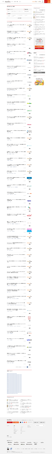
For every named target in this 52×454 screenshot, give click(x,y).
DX (12, 132)
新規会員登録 (39, 46)
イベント (20, 1)
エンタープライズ (13, 90)
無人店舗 (11, 166)
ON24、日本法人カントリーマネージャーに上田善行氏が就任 (15, 338)
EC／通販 (15, 238)
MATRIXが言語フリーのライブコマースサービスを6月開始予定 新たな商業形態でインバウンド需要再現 (16, 32)
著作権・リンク (18, 448)
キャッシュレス (13, 298)
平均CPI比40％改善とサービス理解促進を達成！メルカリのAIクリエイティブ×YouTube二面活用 (13, 406)
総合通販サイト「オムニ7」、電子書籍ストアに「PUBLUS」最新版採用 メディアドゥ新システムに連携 (16, 152)
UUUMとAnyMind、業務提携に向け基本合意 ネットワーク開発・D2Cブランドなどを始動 (16, 178)
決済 (7, 298)
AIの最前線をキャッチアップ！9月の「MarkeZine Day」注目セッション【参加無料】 (39, 70)
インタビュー (14, 15)
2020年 (8, 379)
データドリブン (11, 355)
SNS (21, 433)
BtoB (9, 90)
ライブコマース (11, 33)
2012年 (8, 387)
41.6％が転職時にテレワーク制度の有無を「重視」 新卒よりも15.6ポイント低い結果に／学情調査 (16, 38)
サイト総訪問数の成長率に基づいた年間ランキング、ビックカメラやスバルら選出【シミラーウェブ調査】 (16, 74)
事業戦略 (11, 179)
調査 (7, 90)
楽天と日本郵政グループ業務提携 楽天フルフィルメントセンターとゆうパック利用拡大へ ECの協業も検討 (16, 277)
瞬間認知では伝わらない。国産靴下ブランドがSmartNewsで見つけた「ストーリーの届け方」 (26, 400)
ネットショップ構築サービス (14, 285)
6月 (14, 373)
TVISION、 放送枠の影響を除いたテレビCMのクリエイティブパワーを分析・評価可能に (16, 324)
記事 (14, 1)
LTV (9, 256)
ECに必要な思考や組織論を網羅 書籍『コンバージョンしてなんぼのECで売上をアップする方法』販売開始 (16, 237)
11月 (19, 374)
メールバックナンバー (39, 44)
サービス (8, 33)
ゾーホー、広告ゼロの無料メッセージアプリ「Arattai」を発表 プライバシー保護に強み (16, 25)
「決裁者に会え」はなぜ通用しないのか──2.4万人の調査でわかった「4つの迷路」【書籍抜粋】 (39, 60)
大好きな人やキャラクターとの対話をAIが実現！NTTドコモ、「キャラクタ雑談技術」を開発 (16, 123)
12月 (21, 374)
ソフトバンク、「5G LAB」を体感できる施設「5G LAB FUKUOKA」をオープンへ (14, 81)
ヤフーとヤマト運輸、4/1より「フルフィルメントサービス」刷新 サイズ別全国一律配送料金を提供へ (16, 303)
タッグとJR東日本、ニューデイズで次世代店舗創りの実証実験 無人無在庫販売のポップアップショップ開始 (16, 165)
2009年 (8, 390)
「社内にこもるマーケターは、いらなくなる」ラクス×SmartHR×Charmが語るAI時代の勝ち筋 (13, 403)
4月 (12, 373)
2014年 (8, 385)
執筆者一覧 (15, 433)
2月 (10, 373)
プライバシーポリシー (40, 448)
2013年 (8, 386)
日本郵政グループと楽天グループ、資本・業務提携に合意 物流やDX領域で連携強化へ (16, 317)
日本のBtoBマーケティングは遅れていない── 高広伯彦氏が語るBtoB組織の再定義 (13, 400)
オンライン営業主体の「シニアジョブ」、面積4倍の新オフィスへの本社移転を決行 (16, 158)
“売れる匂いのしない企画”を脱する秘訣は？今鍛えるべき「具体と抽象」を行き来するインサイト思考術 (13, 412)
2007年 (8, 392)
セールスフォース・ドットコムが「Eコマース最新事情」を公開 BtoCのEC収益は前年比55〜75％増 (16, 89)
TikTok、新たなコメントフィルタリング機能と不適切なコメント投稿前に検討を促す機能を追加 (16, 361)
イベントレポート (20, 15)
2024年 (8, 375)
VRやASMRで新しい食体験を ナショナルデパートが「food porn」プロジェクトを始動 (16, 229)
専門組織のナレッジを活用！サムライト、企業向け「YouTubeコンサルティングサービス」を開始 (16, 44)
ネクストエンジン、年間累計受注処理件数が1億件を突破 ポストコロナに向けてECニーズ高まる (16, 243)
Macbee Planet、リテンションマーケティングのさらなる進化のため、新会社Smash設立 (16, 255)
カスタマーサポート (11, 173)
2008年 (8, 391)
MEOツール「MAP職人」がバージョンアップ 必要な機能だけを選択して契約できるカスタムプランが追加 (16, 145)
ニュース (12, 1)
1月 (9, 373)
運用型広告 (11, 333)
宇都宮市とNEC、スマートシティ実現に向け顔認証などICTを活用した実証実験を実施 (16, 200)
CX (10, 125)
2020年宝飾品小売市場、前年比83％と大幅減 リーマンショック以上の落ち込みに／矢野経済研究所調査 (16, 290)
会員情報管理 (26, 448)
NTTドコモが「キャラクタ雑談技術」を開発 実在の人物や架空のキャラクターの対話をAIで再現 (16, 117)
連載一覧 (15, 432)
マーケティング (9, 238)
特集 (17, 1)
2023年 (8, 376)
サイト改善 (10, 53)
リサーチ (26, 15)
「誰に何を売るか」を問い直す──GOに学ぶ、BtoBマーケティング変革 (26, 409)
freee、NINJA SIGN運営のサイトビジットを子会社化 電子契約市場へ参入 (16, 261)
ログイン (40, 48)
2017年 (8, 382)
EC (7, 104)
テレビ (8, 194)
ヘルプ (15, 448)
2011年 (8, 388)
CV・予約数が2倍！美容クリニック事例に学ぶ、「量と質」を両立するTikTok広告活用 (13, 409)
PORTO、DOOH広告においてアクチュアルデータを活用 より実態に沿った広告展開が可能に (16, 59)
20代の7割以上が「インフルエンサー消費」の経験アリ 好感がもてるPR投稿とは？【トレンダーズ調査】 (16, 215)
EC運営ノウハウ (19, 238)
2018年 (8, 381)
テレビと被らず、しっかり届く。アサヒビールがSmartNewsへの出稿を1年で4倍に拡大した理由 (26, 403)
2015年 (8, 384)
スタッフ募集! (22, 448)
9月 (17, 374)
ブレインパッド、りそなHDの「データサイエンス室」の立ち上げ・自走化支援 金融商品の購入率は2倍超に (16, 272)
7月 (15, 373)
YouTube (8, 46)
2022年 (8, 377)
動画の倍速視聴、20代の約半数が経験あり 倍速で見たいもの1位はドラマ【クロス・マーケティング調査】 (16, 310)
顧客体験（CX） (15, 166)
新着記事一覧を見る (39, 72)
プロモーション (11, 194)
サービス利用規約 (35, 448)
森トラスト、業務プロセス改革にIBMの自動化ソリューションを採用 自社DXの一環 (16, 248)
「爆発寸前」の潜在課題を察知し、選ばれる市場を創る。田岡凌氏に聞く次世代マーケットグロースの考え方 (26, 407)
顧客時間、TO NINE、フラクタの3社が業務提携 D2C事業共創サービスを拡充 (16, 138)
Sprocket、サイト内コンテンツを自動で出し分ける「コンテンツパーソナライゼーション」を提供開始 (16, 66)
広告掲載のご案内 (36, 422)
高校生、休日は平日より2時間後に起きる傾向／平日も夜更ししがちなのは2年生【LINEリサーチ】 (16, 110)
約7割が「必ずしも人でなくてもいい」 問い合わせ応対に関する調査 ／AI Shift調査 (16, 171)
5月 (13, 373)
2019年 (8, 380)
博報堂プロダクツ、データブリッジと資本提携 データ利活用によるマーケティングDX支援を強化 (16, 354)
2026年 (8, 373)
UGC (7, 53)
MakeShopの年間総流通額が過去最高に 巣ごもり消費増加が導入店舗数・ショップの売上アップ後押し (16, 284)
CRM (7, 256)
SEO (10, 146)
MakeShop (8, 285)
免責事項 (29, 448)
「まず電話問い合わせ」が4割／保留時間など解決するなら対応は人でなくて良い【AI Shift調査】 (16, 346)
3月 (11, 373)
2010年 (8, 389)
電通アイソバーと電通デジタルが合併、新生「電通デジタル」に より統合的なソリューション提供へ (16, 222)
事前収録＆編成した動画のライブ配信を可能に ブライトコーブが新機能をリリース (16, 207)
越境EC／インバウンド (17, 33)
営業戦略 (8, 160)
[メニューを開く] (3, 1)
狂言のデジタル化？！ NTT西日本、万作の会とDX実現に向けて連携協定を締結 (16, 131)
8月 (16, 373)
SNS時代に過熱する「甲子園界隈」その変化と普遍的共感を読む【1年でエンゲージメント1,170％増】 (26, 412)
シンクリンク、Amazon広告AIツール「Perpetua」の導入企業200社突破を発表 (16, 267)
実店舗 (12, 238)
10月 (18, 374)
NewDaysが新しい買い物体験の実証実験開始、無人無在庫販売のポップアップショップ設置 (16, 102)
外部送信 (44, 448)
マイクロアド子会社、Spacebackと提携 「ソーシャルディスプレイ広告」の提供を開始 (16, 332)
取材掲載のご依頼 (42, 422)
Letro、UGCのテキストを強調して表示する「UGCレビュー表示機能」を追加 (16, 52)
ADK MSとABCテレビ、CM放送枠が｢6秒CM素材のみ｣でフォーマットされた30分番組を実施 (16, 193)
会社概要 (32, 448)
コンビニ (8, 166)
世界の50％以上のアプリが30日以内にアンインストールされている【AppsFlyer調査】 (16, 95)
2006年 (8, 393)
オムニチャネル (13, 104)
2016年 (8, 383)
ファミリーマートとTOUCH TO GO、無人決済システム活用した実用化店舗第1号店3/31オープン (16, 297)
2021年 (8, 378)
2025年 (8, 374)
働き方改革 (11, 160)
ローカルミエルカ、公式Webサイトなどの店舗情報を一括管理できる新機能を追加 (16, 185)
